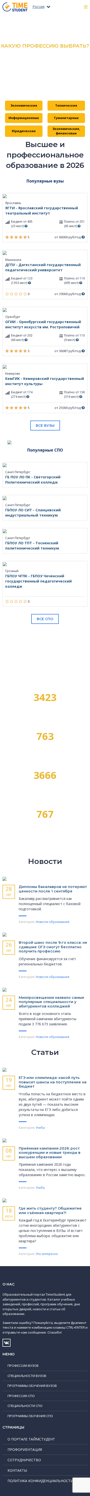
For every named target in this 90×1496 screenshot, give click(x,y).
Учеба (40, 1128)
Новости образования (52, 922)
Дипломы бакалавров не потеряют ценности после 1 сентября (53, 889)
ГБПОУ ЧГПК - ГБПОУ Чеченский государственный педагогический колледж (38, 581)
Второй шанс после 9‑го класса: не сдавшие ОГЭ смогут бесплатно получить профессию (53, 946)
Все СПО (45, 619)
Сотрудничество (24, 1460)
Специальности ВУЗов (27, 1376)
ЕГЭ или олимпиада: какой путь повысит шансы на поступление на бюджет (52, 1082)
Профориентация (25, 1449)
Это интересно (47, 1254)
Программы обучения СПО (30, 1416)
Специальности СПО (25, 1406)
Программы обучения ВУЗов (32, 1385)
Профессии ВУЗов (23, 1365)
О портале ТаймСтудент (31, 1439)
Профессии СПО (21, 1396)
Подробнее (45, 86)
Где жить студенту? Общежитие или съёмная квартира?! (50, 1210)
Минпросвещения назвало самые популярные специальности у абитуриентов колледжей (51, 1001)
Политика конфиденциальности (40, 1480)
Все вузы (45, 425)
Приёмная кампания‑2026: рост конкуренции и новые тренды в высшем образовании (49, 1152)
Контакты (17, 1470)
